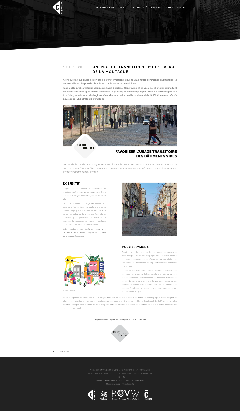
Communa (140, 252)
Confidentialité (128, 384)
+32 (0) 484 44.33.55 (123, 373)
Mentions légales (113, 384)
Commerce (64, 352)
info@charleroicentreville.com (100, 373)
